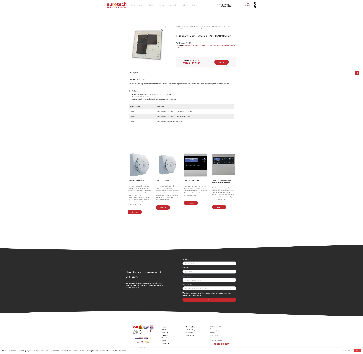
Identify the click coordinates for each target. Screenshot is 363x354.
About (140, 5)
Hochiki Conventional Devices (215, 26)
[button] (165, 27)
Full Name (185, 259)
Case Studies (173, 5)
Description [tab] (134, 73)
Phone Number (187, 284)
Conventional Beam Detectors (195, 45)
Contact (194, 5)
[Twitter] (255, 5)
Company (185, 268)
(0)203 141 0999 (191, 63)
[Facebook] (255, 3)
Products (150, 5)
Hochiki (204, 26)
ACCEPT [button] (357, 350)
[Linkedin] (255, 7)
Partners (161, 5)
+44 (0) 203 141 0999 (225, 6)
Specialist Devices (196, 26)
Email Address (187, 276)
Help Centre (184, 5)
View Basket (247, 5)
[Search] (357, 73)
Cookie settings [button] (347, 351)
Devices (188, 26)
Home (133, 5)
